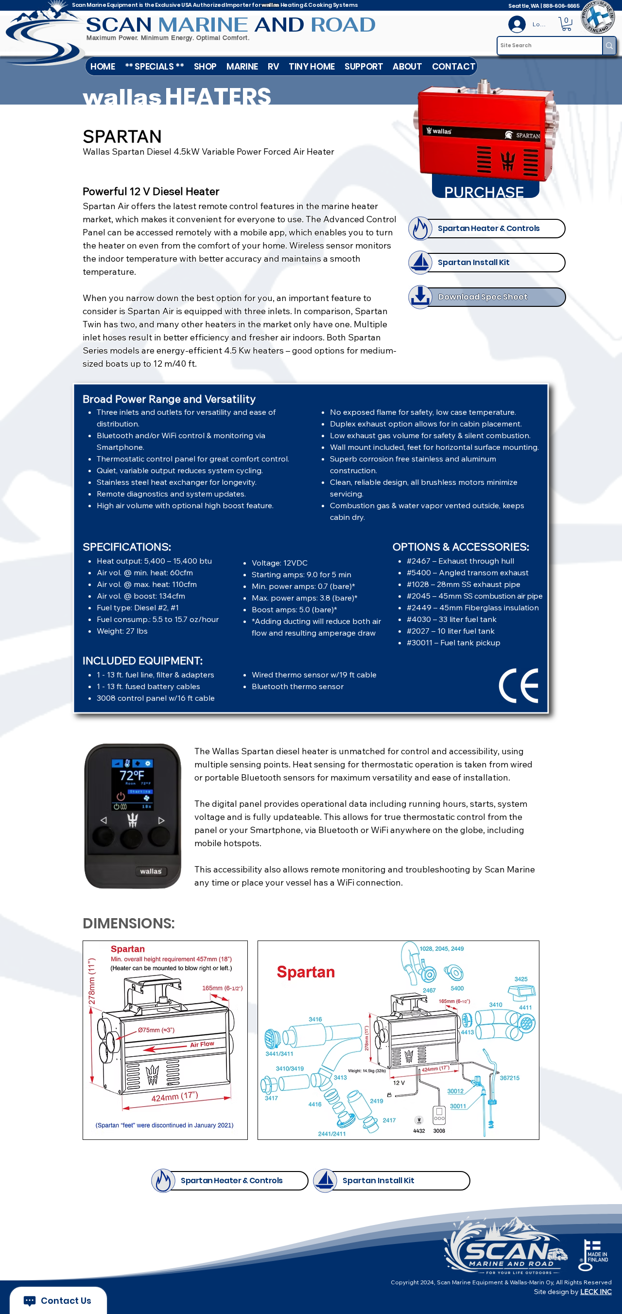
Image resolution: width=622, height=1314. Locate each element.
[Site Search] (609, 45)
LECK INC (596, 1291)
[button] (242, 66)
